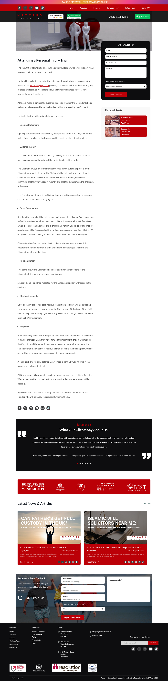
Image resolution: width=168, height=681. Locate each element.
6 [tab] (90, 463)
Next (149, 503)
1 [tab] (77, 463)
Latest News (130, 8)
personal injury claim (39, 85)
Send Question (116, 94)
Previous (145, 503)
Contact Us (146, 8)
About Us (83, 8)
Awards (12, 638)
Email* (65, 596)
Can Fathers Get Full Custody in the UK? (43, 547)
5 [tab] (87, 463)
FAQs (33, 643)
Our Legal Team (112, 8)
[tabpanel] (84, 447)
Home (71, 8)
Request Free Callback (73, 617)
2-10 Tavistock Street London (67, 654)
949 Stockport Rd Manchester (66, 634)
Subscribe (153, 643)
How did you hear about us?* (115, 81)
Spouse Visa (125, 129)
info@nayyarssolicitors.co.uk (101, 632)
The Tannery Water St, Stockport (67, 644)
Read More (24, 562)
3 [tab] (82, 463)
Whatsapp (145, 16)
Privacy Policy (36, 640)
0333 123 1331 (118, 16)
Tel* (64, 587)
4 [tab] (85, 463)
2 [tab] (80, 463)
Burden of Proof (127, 117)
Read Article (125, 123)
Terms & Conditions (38, 631)
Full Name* (67, 579)
